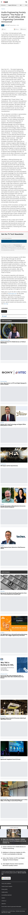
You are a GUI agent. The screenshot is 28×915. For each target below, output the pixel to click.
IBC (21, 5)
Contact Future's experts (7, 886)
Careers (3, 898)
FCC (26, 5)
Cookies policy (5, 892)
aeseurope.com (12, 293)
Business (3, 8)
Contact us (4, 900)
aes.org (6, 303)
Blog (3, 25)
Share (4, 29)
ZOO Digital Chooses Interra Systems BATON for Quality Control (13, 864)
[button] (1, 2)
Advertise (4, 903)
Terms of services (16, 245)
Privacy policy (4, 889)
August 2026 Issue (12, 5)
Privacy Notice (18, 246)
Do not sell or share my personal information (11, 906)
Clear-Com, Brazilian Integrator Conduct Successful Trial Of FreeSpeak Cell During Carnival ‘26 (14, 841)
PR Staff (7, 25)
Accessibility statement (7, 895)
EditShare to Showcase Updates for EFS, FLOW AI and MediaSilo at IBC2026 (14, 853)
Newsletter (24, 29)
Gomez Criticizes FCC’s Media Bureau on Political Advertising (14, 847)
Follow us (17, 29)
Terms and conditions (6, 883)
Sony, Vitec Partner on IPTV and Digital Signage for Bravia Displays (13, 858)
